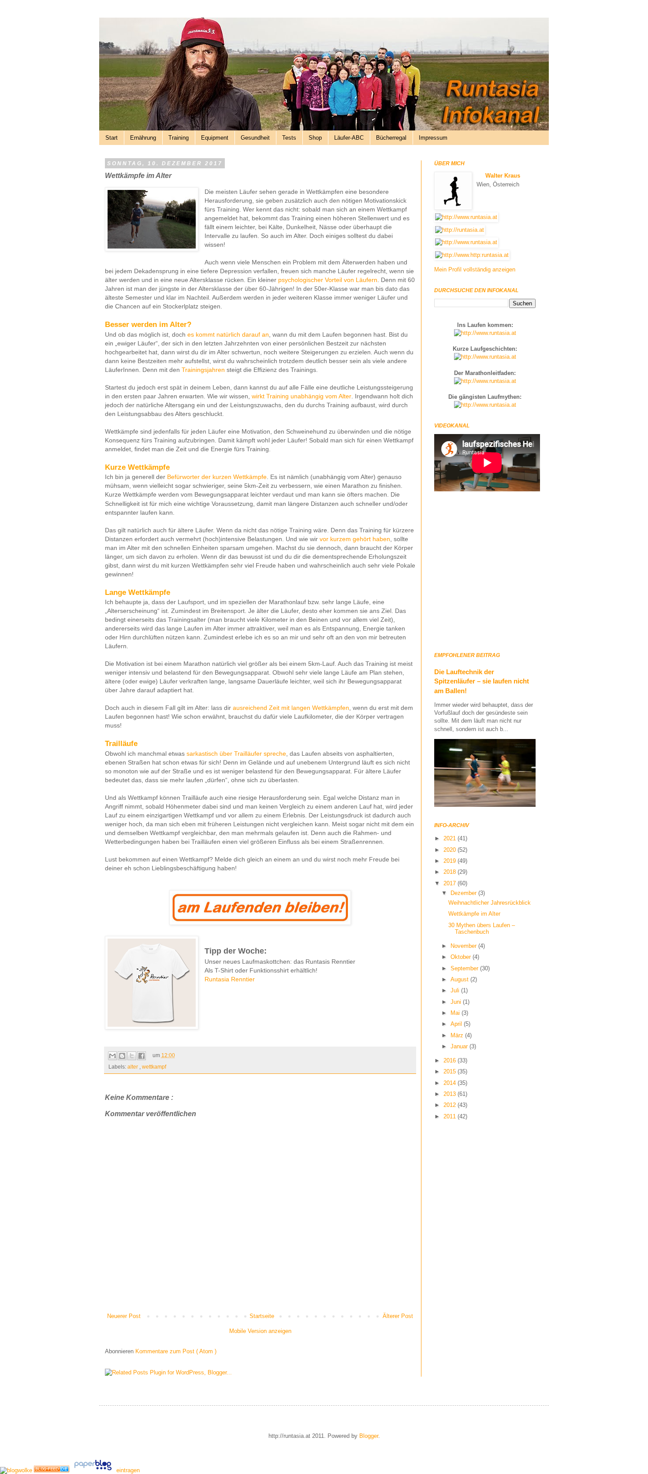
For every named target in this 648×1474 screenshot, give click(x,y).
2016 (450, 1060)
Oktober (462, 957)
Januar (460, 1046)
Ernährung (143, 137)
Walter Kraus (502, 175)
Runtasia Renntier (230, 979)
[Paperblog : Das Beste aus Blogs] (93, 1470)
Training (178, 137)
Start (111, 137)
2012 (450, 1105)
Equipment (214, 137)
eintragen (128, 1470)
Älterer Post (398, 1316)
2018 (450, 872)
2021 (450, 838)
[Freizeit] (52, 1470)
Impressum (433, 137)
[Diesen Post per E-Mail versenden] (112, 1055)
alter (133, 1066)
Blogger (368, 1436)
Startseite (262, 1316)
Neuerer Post (124, 1316)
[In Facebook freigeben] (141, 1055)
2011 (450, 1116)
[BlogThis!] (122, 1055)
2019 (450, 861)
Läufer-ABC (349, 137)
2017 (450, 883)
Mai (456, 1013)
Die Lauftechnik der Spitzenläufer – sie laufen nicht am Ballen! (481, 681)
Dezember (464, 893)
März (458, 1035)
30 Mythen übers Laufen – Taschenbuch (481, 929)
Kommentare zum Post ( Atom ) (175, 1351)
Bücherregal (391, 137)
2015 (450, 1071)
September (465, 968)
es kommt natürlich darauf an (228, 334)
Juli (456, 990)
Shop (315, 137)
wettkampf (154, 1066)
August (460, 979)
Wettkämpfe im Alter (474, 913)
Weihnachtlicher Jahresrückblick (489, 902)
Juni (457, 1002)
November (464, 946)
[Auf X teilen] (131, 1055)
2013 (450, 1094)
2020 (450, 850)
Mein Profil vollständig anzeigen (474, 269)
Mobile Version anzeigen (260, 1331)
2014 (450, 1083)
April (457, 1024)
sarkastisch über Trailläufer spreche (236, 753)
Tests (289, 137)
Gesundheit (255, 137)
